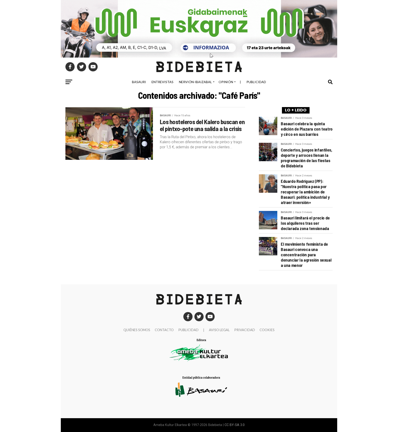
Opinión (226, 82)
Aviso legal (219, 330)
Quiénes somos (136, 330)
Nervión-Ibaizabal (195, 82)
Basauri (139, 82)
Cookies (267, 330)
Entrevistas (162, 82)
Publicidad (256, 82)
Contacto (164, 330)
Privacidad (244, 330)
